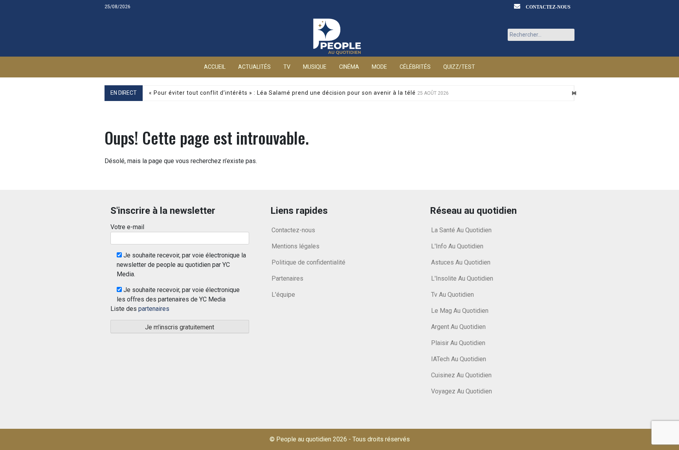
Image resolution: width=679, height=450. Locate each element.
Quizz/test (459, 67)
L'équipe (283, 294)
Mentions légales (295, 246)
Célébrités (415, 67)
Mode (379, 67)
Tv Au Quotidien (452, 294)
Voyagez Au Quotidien (461, 391)
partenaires (153, 308)
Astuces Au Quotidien (460, 262)
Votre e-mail (127, 227)
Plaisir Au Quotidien (458, 343)
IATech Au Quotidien (458, 359)
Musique (315, 67)
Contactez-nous (548, 6)
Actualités (254, 67)
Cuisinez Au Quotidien (461, 375)
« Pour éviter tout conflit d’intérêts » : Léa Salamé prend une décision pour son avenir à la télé (299, 93)
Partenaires (287, 278)
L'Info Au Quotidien (457, 246)
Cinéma (349, 67)
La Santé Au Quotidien (461, 230)
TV (286, 67)
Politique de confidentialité (308, 262)
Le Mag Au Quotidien (459, 310)
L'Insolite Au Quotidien (462, 278)
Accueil (215, 67)
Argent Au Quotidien (458, 327)
